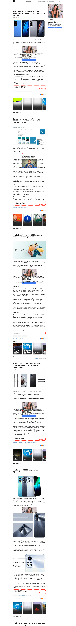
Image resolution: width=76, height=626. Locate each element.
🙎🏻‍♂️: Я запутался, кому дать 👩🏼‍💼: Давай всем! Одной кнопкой (19, 301)
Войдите (36, 104)
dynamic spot (26, 305)
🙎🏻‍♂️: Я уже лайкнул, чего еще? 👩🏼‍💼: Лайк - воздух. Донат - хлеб (19, 77)
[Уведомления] (60, 1)
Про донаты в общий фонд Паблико (17, 79)
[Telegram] (43, 84)
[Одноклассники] (42, 84)
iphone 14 (15, 305)
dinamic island (20, 305)
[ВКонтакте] (40, 84)
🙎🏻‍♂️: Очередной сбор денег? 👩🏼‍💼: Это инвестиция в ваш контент (20, 429)
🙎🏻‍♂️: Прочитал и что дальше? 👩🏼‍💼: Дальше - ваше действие (19, 536)
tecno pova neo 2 (29, 189)
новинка (19, 189)
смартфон (15, 82)
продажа (23, 189)
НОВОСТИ (39, 1)
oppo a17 (22, 82)
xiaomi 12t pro (29, 540)
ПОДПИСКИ (54, 1)
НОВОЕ (48, 1)
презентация (20, 540)
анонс (19, 82)
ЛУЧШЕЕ (50, 1)
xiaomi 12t (34, 540)
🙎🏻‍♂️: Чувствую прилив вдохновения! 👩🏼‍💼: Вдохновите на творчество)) (20, 185)
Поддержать (28, 1)
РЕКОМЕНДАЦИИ (43, 1)
